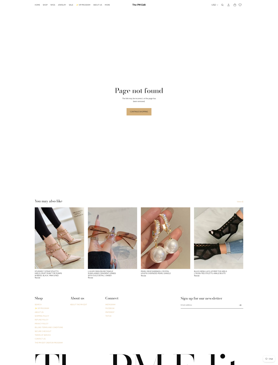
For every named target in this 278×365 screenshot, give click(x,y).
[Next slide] (79, 238)
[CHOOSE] (79, 264)
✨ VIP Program (42, 308)
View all (240, 202)
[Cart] (235, 5)
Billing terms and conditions (49, 327)
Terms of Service (43, 335)
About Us (39, 312)
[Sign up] (240, 305)
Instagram (110, 305)
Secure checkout (43, 331)
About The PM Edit (78, 305)
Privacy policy (41, 324)
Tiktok (108, 316)
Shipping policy (42, 316)
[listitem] (107, 5)
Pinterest (109, 312)
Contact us (40, 339)
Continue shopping (139, 112)
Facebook (110, 308)
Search (38, 305)
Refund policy (41, 320)
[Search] (222, 5)
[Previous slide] (39, 238)
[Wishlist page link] (240, 4)
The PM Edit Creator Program (49, 343)
